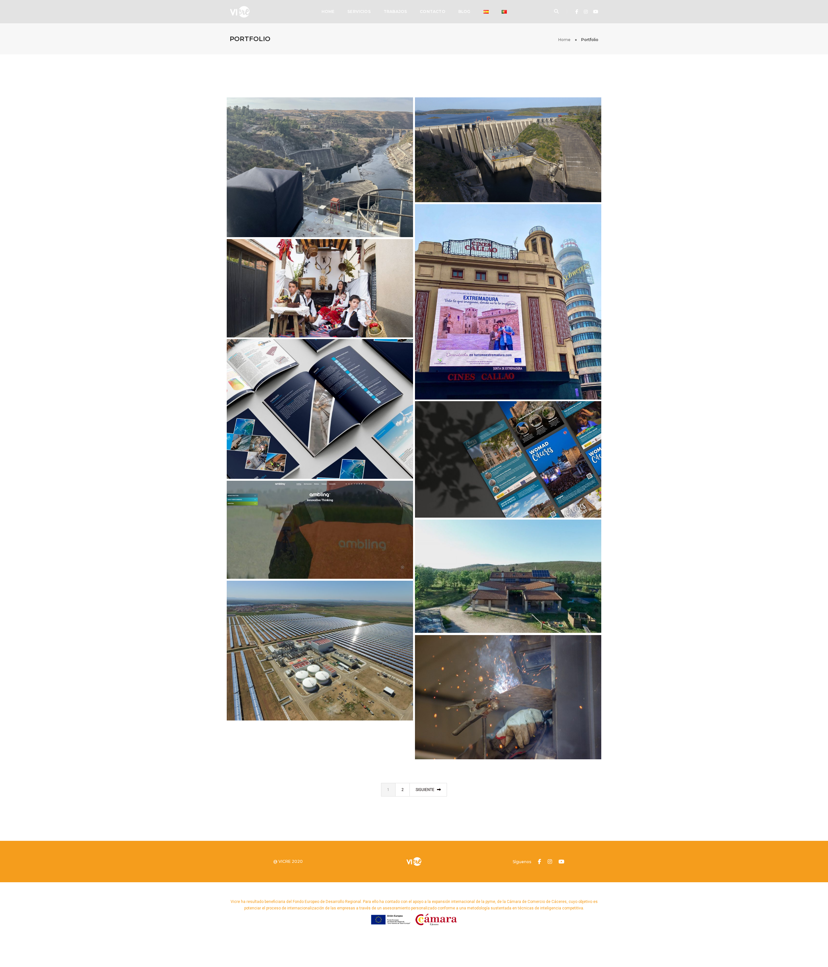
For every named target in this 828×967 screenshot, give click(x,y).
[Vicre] (240, 11)
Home (328, 11)
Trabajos (395, 11)
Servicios (359, 11)
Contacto (432, 11)
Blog (464, 11)
